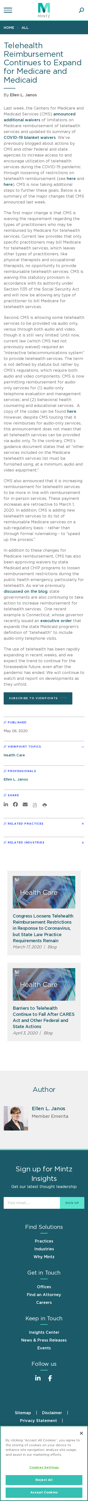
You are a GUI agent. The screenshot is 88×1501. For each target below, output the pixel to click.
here (71, 179)
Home (9, 28)
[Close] (81, 1433)
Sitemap (23, 1413)
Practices (44, 1241)
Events (44, 1348)
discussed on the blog (25, 592)
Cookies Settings (44, 1467)
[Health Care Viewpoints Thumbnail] (44, 892)
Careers (44, 1303)
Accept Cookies (44, 1492)
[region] (44, 1463)
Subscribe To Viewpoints (33, 698)
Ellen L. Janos (23, 95)
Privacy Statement (38, 1421)
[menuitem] (10, 28)
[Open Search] (81, 10)
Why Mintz (44, 1257)
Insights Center (44, 1332)
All (25, 28)
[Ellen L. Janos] (16, 1118)
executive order (56, 621)
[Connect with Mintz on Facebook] (50, 1380)
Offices (44, 1287)
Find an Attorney (44, 1295)
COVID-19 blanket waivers (30, 138)
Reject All (43, 1480)
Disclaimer (52, 1413)
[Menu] (8, 10)
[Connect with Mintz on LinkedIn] (38, 1380)
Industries (44, 1249)
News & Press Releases (44, 1340)
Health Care (14, 755)
